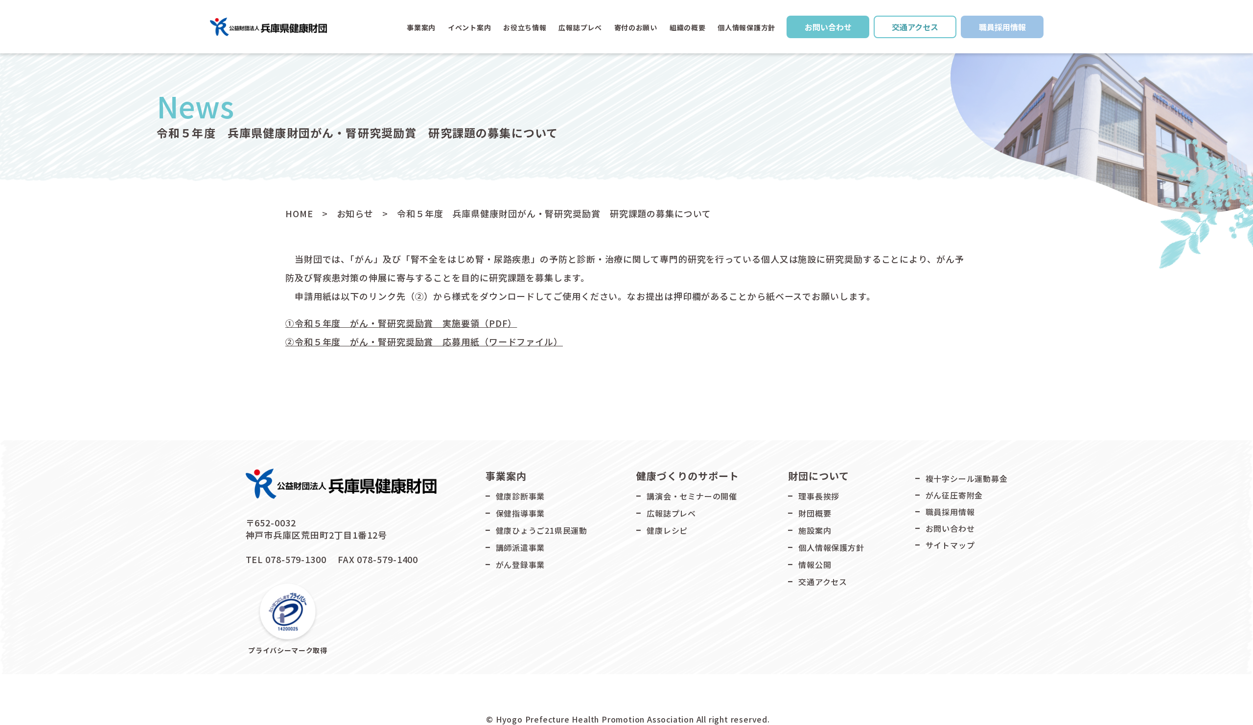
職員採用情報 (1002, 27)
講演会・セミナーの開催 (692, 496)
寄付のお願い (635, 27)
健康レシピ (667, 530)
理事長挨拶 (818, 496)
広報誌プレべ (580, 27)
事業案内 (421, 27)
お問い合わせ (828, 27)
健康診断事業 (520, 496)
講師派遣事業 (520, 547)
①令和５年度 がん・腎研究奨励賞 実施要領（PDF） (401, 323)
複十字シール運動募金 (967, 478)
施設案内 (814, 530)
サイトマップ (950, 545)
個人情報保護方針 (746, 27)
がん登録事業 (520, 564)
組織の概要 (688, 27)
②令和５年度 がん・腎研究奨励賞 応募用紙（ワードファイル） (424, 341)
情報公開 (814, 564)
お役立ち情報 (524, 27)
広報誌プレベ (671, 513)
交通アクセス (915, 27)
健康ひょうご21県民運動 (542, 530)
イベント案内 (469, 27)
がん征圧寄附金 (954, 495)
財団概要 (814, 513)
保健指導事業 (520, 513)
